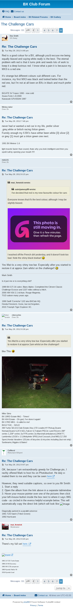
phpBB (27, 602)
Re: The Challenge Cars (19, 46)
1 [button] (37, 30)
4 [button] (44, 30)
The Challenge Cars (17, 24)
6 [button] (52, 30)
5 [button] (48, 30)
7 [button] (56, 30)
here (49, 476)
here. (25, 543)
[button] (28, 30)
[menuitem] (5, 11)
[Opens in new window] (7, 554)
